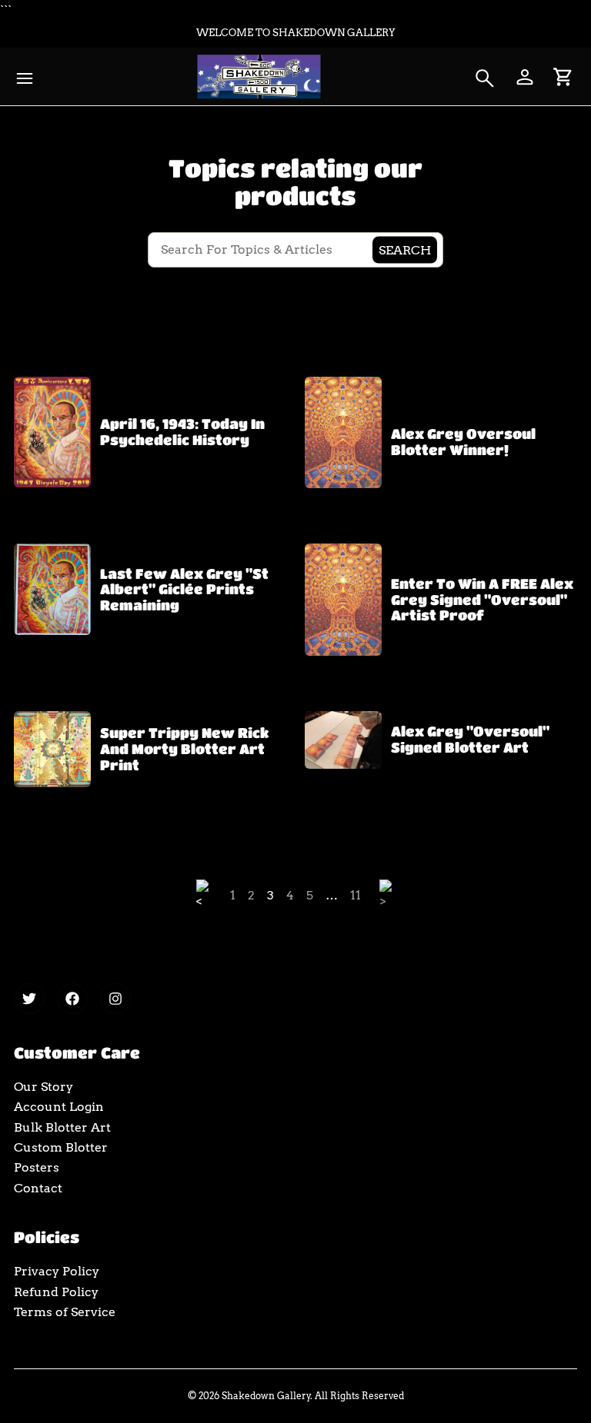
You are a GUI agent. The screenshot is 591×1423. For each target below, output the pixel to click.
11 (355, 895)
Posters (36, 1167)
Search (405, 249)
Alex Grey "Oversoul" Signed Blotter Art (470, 739)
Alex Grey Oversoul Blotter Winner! (463, 441)
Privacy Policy (56, 1271)
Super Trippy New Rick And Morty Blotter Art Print (184, 749)
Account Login (59, 1106)
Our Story (43, 1086)
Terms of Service (64, 1312)
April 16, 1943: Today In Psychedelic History (182, 431)
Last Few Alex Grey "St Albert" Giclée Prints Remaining (184, 589)
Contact (38, 1188)
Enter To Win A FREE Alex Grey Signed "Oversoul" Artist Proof (482, 599)
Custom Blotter (61, 1147)
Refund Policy (56, 1292)
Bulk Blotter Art (62, 1127)
